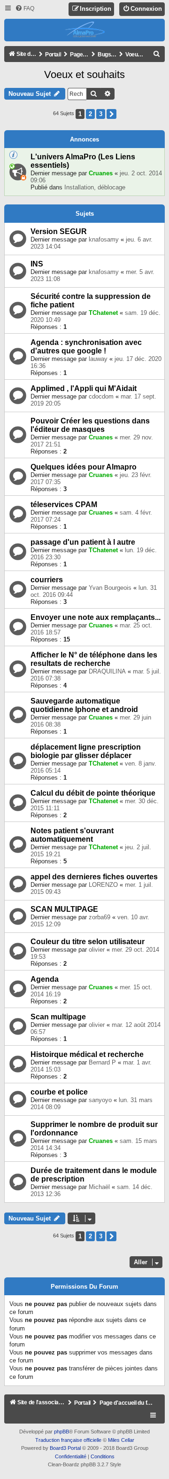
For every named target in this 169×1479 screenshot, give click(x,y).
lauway (98, 358)
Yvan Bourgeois (110, 587)
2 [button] (90, 113)
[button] (111, 114)
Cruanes (101, 173)
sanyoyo (100, 1099)
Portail (53, 54)
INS (37, 264)
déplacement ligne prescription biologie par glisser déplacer (86, 751)
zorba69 (99, 917)
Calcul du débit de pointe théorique (93, 793)
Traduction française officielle (68, 1440)
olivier (97, 949)
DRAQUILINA (107, 671)
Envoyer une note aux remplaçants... (96, 617)
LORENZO (103, 884)
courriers (47, 580)
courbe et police (59, 1092)
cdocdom (101, 396)
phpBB (61, 1431)
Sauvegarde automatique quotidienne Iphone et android (84, 705)
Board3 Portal (65, 1448)
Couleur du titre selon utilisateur (88, 942)
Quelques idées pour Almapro (84, 467)
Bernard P (102, 1062)
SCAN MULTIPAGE (64, 909)
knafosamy (104, 239)
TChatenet (103, 312)
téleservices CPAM (64, 505)
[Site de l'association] (85, 30)
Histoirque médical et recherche (87, 1054)
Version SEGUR (59, 231)
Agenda (45, 979)
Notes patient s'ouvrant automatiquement (72, 835)
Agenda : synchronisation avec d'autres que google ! (86, 346)
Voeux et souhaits (84, 74)
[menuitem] (24, 8)
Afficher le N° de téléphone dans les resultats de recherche (94, 659)
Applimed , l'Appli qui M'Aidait (84, 388)
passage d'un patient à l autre (83, 542)
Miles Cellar (121, 1440)
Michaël (99, 1186)
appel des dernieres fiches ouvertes (94, 877)
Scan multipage (58, 1017)
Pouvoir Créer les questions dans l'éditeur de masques (90, 425)
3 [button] (100, 113)
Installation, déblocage (94, 187)
